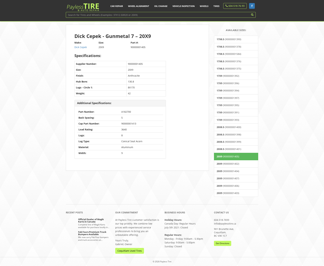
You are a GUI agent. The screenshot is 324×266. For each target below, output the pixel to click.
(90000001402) (228, 163)
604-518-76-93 (236, 5)
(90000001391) (228, 112)
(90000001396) (228, 83)
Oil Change (160, 6)
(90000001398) (229, 134)
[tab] (120, 103)
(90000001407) (228, 178)
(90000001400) (229, 127)
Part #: (134, 42)
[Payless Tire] (82, 6)
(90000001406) (228, 185)
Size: (101, 42)
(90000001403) (228, 193)
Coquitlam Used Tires (129, 250)
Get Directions (222, 243)
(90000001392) (228, 75)
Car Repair (116, 6)
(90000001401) (229, 149)
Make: (78, 42)
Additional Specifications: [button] (94, 103)
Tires (216, 6)
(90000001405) (228, 156)
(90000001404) (228, 171)
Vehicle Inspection (183, 6)
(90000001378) (229, 46)
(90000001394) (228, 90)
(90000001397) (228, 98)
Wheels (204, 6)
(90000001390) (229, 39)
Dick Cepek (80, 47)
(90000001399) (229, 141)
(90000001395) (228, 105)
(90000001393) (228, 119)
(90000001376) (229, 61)
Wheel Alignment (138, 6)
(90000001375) (229, 68)
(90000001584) (229, 53)
